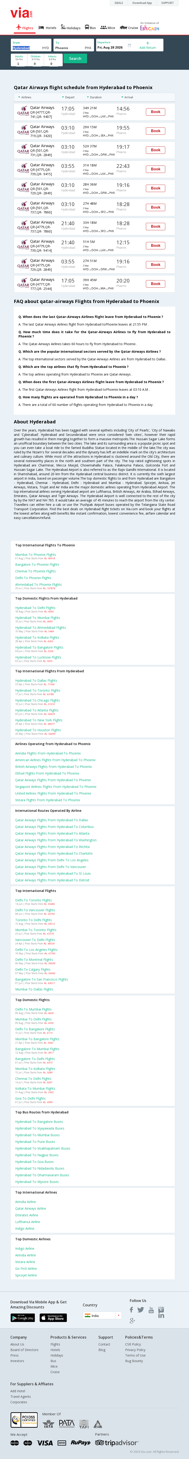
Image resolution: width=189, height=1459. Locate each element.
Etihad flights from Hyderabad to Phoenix (47, 773)
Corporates (18, 1402)
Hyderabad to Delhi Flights (35, 608)
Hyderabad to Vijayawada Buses (39, 1128)
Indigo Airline (24, 1228)
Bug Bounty (134, 1361)
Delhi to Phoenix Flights (33, 578)
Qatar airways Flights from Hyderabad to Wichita (52, 847)
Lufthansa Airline (27, 1222)
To (57, 43)
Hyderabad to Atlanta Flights (37, 710)
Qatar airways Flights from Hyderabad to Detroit (52, 880)
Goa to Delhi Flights (30, 1098)
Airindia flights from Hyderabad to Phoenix (48, 753)
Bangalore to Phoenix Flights (37, 564)
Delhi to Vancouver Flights (35, 910)
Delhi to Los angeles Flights (36, 949)
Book (155, 112)
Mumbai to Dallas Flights (34, 989)
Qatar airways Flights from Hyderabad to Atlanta (52, 833)
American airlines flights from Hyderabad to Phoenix (55, 760)
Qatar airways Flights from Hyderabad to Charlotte (54, 853)
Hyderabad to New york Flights (38, 720)
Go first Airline (26, 1268)
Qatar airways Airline (30, 1208)
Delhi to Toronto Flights (33, 900)
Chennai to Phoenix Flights (35, 571)
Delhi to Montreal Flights (34, 959)
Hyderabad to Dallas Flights (36, 680)
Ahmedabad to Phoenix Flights (38, 584)
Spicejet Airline (26, 1275)
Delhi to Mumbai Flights (33, 1009)
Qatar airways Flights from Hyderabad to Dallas (51, 820)
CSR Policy (133, 1344)
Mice (54, 1366)
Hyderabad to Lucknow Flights (38, 657)
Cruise (55, 1372)
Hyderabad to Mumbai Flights (37, 617)
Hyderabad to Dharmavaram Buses (42, 1175)
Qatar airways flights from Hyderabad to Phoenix (53, 780)
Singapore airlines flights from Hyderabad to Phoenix (55, 786)
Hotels (55, 1350)
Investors (17, 1361)
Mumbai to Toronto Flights (35, 930)
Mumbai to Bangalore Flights (37, 1039)
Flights (55, 1344)
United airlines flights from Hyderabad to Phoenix (53, 793)
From (16, 43)
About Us (17, 1344)
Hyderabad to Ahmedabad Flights (40, 627)
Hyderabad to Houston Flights (38, 730)
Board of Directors (24, 1350)
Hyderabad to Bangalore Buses (39, 1121)
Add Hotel (17, 1391)
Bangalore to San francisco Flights (41, 979)
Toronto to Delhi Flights (33, 920)
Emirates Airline (26, 1215)
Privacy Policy (135, 1350)
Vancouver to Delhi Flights (35, 940)
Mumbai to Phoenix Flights (35, 554)
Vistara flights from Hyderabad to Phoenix (47, 800)
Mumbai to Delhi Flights (33, 1019)
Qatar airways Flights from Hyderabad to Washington (56, 840)
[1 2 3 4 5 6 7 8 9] (19, 64)
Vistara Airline (25, 1262)
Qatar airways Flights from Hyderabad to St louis (53, 873)
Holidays (56, 1355)
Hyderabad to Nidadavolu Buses (39, 1168)
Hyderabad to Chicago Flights (37, 700)
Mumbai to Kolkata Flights (35, 1068)
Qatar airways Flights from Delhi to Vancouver (50, 867)
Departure (103, 42)
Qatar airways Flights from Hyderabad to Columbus (54, 826)
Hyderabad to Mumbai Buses (37, 1135)
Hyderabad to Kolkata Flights (37, 637)
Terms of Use (135, 1355)
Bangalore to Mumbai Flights (37, 1049)
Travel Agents (20, 1396)
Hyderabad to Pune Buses (35, 1141)
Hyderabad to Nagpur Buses (37, 1155)
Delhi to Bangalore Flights (35, 1029)
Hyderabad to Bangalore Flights (39, 647)
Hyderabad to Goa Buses (34, 1161)
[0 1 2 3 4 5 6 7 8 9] (35, 64)
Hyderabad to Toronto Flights (37, 690)
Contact (104, 1344)
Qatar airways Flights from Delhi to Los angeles (52, 860)
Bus (53, 1361)
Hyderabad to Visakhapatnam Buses (42, 1148)
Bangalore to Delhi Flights (35, 1059)
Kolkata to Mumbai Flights (35, 1088)
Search (75, 58)
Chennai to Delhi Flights (33, 1078)
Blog (101, 1350)
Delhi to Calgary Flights (32, 969)
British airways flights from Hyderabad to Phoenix (53, 766)
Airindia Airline (25, 1202)
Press (14, 1355)
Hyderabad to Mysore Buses (37, 1181)
